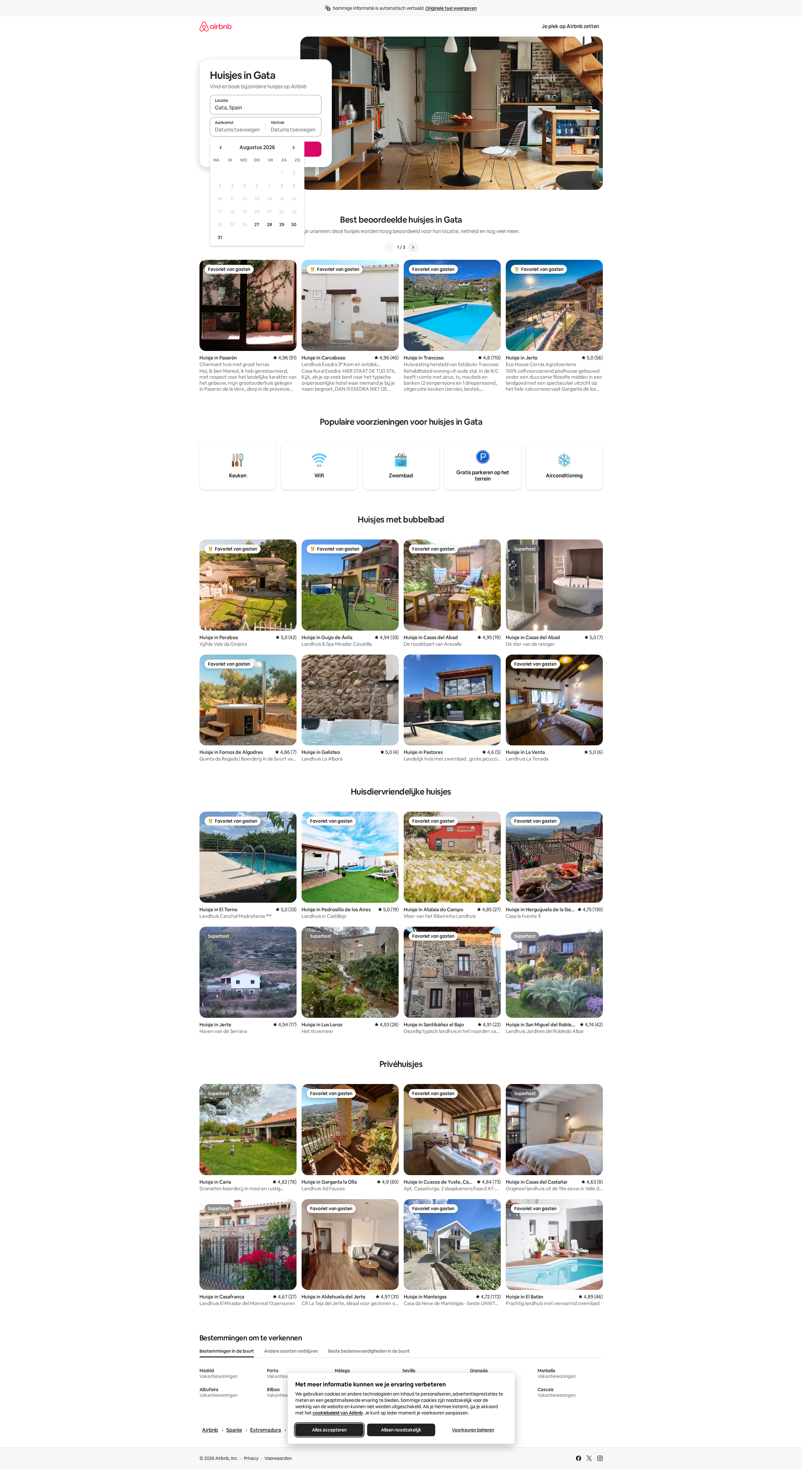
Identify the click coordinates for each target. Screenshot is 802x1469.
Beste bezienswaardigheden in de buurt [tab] (369, 1351)
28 (269, 224)
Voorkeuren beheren (473, 1430)
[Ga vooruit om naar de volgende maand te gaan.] (293, 147)
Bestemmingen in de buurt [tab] (226, 1351)
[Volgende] (413, 247)
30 (294, 224)
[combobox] (265, 107)
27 (256, 224)
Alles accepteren (329, 1430)
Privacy (251, 1458)
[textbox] (238, 129)
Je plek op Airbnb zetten (570, 26)
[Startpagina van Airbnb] (215, 26)
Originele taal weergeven (451, 8)
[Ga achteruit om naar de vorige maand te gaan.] (221, 147)
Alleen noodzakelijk (401, 1430)
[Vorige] (389, 247)
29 (281, 224)
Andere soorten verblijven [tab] (291, 1351)
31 (220, 237)
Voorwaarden (278, 1458)
